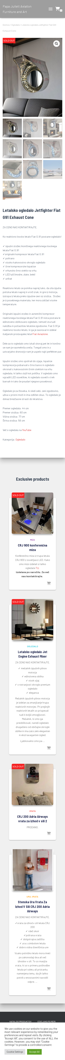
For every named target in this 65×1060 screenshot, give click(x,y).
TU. (38, 567)
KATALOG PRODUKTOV (20, 1021)
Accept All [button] (34, 1051)
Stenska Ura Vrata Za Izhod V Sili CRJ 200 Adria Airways (32, 906)
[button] (56, 43)
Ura (29, 896)
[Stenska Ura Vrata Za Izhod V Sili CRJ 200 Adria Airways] (32, 869)
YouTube (26, 429)
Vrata (32, 811)
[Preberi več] (49, 583)
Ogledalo (15, 25)
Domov (6, 25)
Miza (32, 539)
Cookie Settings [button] (15, 1051)
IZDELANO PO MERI (46, 1021)
